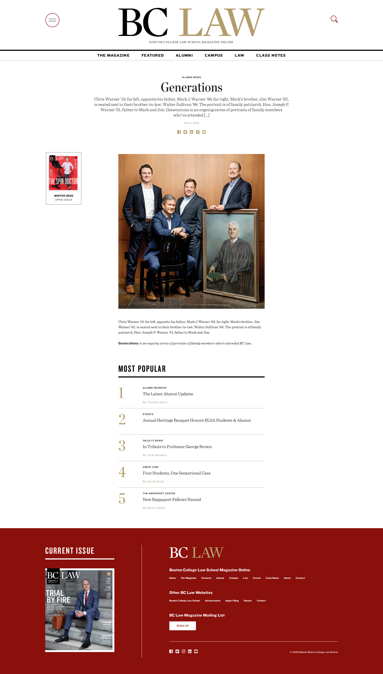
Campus (214, 55)
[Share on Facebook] (179, 131)
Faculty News (153, 440)
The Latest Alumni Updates (168, 393)
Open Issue (63, 199)
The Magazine (113, 55)
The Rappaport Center (159, 493)
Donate (248, 600)
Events (148, 414)
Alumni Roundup (155, 387)
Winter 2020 (191, 123)
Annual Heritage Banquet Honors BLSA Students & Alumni (197, 420)
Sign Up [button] (183, 625)
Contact (261, 600)
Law (239, 55)
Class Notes (271, 55)
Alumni (184, 55)
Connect (300, 577)
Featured (153, 55)
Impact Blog (232, 600)
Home (172, 577)
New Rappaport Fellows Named (172, 499)
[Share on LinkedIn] (191, 131)
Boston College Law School (184, 600)
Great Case (151, 466)
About (287, 577)
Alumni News (191, 77)
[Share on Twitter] (185, 131)
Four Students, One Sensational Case (177, 472)
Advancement (212, 600)
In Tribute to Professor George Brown (177, 446)
